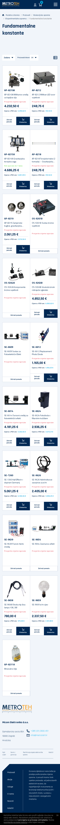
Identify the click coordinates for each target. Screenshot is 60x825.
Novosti (10, 801)
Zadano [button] (7, 57)
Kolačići (51, 752)
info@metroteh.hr (39, 735)
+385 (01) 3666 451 (39, 730)
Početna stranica (13, 15)
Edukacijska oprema (41, 15)
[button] (35, 4)
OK (57, 815)
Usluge (10, 786)
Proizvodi (26, 15)
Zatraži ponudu (9, 121)
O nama (10, 794)
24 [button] (32, 57)
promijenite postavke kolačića (15, 822)
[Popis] (55, 57)
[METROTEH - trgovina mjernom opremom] (10, 4)
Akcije (9, 779)
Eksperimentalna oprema (16, 19)
